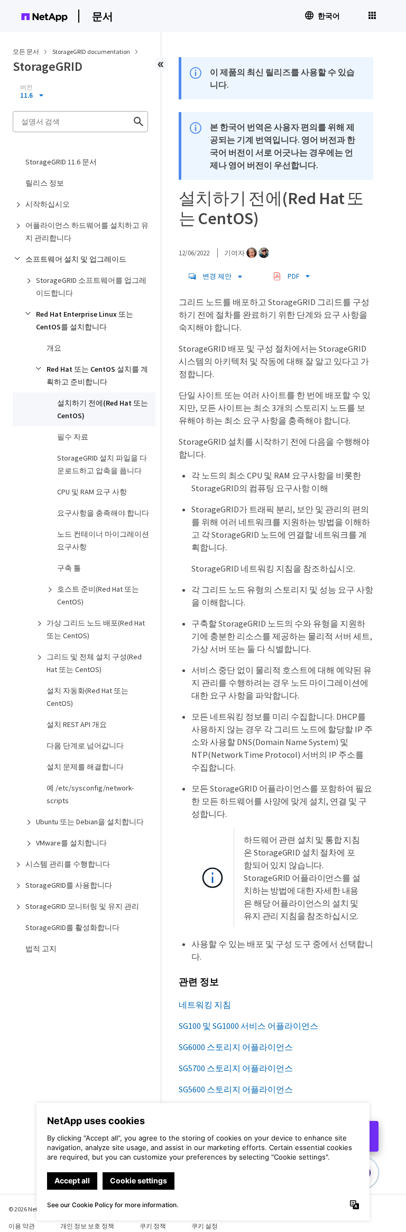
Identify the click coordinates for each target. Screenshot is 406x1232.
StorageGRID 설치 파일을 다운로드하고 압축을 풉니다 (102, 464)
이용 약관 (21, 1226)
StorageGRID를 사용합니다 (68, 885)
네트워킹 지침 (205, 1004)
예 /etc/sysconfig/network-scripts (90, 794)
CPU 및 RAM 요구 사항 (92, 492)
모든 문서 (26, 52)
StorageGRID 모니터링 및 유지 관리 (82, 906)
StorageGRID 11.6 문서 (61, 162)
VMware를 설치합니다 (71, 843)
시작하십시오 (47, 204)
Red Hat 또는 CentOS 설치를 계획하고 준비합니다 (97, 375)
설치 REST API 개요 (77, 724)
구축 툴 (69, 568)
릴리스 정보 (44, 183)
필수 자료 (72, 437)
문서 (102, 16)
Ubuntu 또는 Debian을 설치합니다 (90, 821)
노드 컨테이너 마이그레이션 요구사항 (103, 540)
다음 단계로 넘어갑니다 (85, 745)
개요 (54, 348)
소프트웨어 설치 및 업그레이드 (75, 259)
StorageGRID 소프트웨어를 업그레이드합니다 (91, 286)
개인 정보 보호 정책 (87, 1226)
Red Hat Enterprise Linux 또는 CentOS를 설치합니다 (84, 320)
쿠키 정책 (153, 1226)
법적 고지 (41, 948)
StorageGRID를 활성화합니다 (72, 927)
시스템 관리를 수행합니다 (67, 864)
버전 (26, 87)
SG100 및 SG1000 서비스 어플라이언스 (248, 1025)
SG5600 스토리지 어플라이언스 (236, 1089)
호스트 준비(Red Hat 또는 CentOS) (98, 595)
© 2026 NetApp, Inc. (34, 1209)
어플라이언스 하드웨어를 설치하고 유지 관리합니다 (87, 231)
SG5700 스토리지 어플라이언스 (236, 1068)
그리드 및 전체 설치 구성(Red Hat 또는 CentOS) (94, 663)
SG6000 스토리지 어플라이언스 (236, 1047)
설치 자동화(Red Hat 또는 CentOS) (87, 697)
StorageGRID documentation (91, 52)
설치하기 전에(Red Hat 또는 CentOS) (102, 409)
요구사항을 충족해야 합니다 (103, 513)
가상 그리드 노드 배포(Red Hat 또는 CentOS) (96, 629)
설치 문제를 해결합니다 (85, 766)
